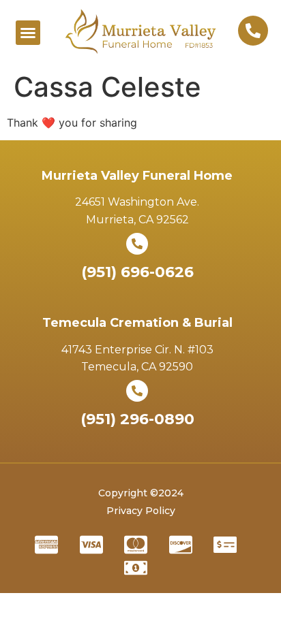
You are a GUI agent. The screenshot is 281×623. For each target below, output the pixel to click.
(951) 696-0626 (137, 272)
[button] (28, 32)
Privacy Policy (140, 511)
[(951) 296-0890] (137, 391)
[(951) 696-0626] (137, 244)
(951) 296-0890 (137, 419)
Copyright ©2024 (140, 493)
